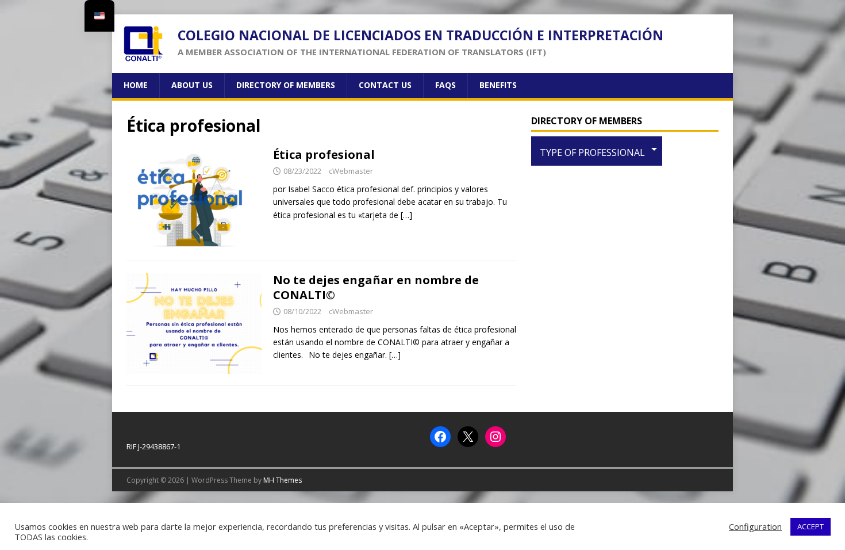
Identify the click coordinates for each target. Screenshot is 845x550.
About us (192, 84)
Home (136, 84)
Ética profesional (324, 154)
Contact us (385, 84)
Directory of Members (285, 84)
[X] (468, 436)
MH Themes (282, 480)
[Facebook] (440, 436)
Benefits (498, 84)
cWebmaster (351, 171)
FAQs (445, 84)
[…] (406, 214)
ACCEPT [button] (810, 526)
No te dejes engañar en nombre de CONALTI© (376, 287)
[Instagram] (495, 436)
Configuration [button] (755, 526)
